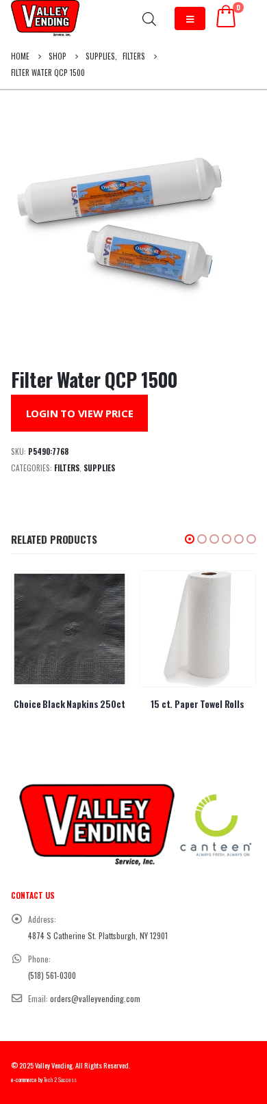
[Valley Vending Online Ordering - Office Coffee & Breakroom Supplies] (45, 18)
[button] (189, 539)
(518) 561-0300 (52, 975)
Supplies (99, 467)
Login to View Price (80, 413)
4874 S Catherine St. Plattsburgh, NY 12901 (98, 935)
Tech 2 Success (60, 1079)
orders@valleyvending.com (95, 998)
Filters (66, 467)
